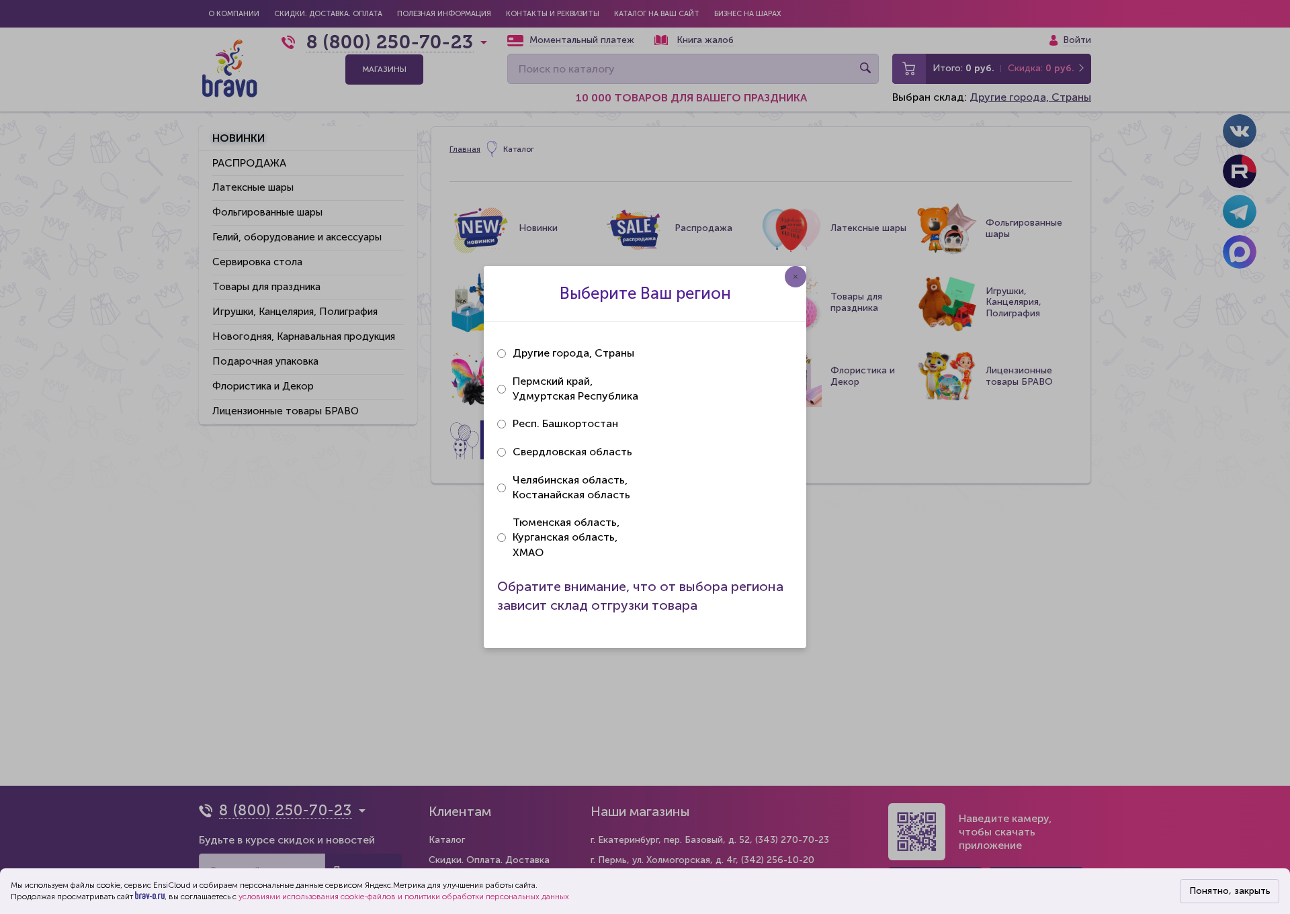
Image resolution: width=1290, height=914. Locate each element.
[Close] (795, 276)
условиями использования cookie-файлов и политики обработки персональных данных (404, 896)
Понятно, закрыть (1230, 891)
